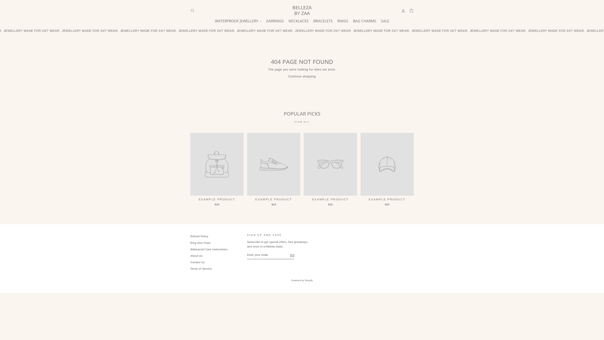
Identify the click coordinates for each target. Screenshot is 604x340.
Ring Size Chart (200, 242)
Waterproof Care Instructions (209, 249)
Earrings (275, 20)
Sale (385, 20)
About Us (196, 255)
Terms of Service (201, 268)
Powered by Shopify (302, 280)
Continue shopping (302, 76)
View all (302, 122)
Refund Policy (199, 236)
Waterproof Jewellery (237, 20)
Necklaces (298, 20)
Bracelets (323, 20)
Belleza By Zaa (302, 10)
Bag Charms (364, 20)
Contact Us (197, 262)
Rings (342, 20)
